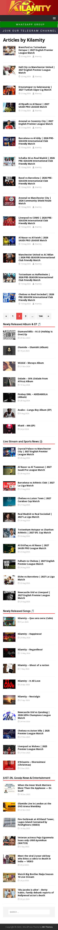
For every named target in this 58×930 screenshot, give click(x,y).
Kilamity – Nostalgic (29, 696)
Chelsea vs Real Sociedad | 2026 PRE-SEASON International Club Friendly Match (36, 297)
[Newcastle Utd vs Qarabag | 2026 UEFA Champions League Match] (9, 718)
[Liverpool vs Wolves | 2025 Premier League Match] (9, 752)
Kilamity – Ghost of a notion (33, 665)
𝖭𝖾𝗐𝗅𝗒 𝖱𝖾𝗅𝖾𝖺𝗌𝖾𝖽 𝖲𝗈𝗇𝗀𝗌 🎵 (18, 611)
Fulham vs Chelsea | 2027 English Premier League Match (36, 562)
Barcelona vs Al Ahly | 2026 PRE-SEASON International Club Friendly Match (36, 141)
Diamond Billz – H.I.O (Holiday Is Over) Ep (35, 333)
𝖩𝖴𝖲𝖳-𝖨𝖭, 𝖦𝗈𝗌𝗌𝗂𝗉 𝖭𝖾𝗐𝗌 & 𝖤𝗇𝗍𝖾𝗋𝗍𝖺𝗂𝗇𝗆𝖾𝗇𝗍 (26, 778)
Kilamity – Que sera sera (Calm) (35, 618)
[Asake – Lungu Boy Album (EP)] (9, 415)
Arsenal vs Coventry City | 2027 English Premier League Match (36, 122)
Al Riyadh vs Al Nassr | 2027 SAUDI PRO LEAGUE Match (34, 105)
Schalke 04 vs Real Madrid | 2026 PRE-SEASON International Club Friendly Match (37, 160)
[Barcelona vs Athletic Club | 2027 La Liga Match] (9, 488)
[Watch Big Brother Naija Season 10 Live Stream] (9, 880)
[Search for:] (29, 912)
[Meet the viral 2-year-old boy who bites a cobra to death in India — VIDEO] (9, 861)
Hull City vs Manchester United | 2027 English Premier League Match (37, 70)
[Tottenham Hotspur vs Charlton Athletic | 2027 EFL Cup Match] (9, 535)
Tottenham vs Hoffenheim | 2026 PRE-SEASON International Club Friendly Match (36, 277)
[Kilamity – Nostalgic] (9, 702)
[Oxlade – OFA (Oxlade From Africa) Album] (9, 384)
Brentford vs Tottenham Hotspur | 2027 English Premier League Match (36, 50)
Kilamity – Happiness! (30, 633)
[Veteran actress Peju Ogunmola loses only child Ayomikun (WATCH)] (9, 843)
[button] (53, 18)
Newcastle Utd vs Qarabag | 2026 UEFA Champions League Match (34, 715)
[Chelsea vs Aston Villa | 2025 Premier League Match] (9, 736)
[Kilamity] (29, 13)
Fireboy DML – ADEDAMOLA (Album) (33, 395)
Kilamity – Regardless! (30, 649)
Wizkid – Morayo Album (31, 362)
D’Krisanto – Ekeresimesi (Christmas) (31, 763)
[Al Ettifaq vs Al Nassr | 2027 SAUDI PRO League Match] (9, 551)
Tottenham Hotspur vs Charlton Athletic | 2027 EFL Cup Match (36, 531)
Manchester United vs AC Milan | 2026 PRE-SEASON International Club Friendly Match (37, 257)
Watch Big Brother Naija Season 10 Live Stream (35, 875)
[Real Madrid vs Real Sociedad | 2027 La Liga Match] (9, 520)
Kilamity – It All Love (29, 680)
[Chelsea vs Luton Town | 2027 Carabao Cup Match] (9, 504)
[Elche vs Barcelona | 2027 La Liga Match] (9, 582)
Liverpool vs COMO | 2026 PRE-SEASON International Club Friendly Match (35, 220)
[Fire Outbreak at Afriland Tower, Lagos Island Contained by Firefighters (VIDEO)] (9, 825)
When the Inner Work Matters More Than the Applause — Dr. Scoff (35, 788)
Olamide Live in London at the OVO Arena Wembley (34, 805)
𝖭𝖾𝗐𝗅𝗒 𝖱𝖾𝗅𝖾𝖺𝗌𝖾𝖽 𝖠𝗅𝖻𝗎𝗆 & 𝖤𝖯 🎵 (22, 324)
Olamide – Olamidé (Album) (33, 347)
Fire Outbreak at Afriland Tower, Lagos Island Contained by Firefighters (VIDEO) (36, 822)
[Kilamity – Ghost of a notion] (9, 671)
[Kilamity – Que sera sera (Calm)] (9, 624)
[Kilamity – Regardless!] (9, 655)
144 (40, 316)
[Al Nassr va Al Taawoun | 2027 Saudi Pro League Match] (9, 473)
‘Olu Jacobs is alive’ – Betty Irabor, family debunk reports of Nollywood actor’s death (36, 892)
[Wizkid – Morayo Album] (9, 368)
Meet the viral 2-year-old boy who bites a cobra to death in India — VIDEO (34, 858)
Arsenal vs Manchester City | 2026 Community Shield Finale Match (35, 200)
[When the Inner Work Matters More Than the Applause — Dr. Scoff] (9, 791)
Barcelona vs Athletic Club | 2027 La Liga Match (36, 484)
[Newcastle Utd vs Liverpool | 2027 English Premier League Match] (9, 598)
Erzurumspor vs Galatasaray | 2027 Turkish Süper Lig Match (35, 88)
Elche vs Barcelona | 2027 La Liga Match (36, 578)
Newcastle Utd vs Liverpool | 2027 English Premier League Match (34, 595)
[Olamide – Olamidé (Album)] (9, 353)
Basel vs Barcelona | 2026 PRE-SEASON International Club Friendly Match (35, 180)
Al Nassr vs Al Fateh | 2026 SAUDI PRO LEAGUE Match (33, 239)
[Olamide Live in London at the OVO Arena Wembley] (9, 809)
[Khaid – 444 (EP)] (9, 431)
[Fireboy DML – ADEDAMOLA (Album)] (9, 400)
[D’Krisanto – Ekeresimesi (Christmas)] (9, 768)
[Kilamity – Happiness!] (9, 640)
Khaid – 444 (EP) (26, 425)
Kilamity (38, 56)
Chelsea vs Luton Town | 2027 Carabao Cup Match (34, 500)
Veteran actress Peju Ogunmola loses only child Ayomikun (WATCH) (36, 840)
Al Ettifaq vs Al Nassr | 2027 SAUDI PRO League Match (33, 547)
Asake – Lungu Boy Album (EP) (35, 409)
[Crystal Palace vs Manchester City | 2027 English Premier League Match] (9, 454)
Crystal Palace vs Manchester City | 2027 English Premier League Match (34, 451)
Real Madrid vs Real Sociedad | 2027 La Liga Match (35, 515)
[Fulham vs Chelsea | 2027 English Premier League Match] (9, 567)
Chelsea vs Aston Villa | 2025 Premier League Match (34, 732)
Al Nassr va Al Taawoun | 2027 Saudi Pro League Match (35, 468)
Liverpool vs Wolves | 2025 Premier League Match (32, 748)
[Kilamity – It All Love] (9, 687)
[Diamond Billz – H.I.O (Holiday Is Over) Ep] (9, 337)
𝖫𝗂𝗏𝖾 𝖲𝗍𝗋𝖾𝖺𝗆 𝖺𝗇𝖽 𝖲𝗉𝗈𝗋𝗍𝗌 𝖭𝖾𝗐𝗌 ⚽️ (23, 441)
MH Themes (47, 927)
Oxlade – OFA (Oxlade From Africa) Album (33, 380)
